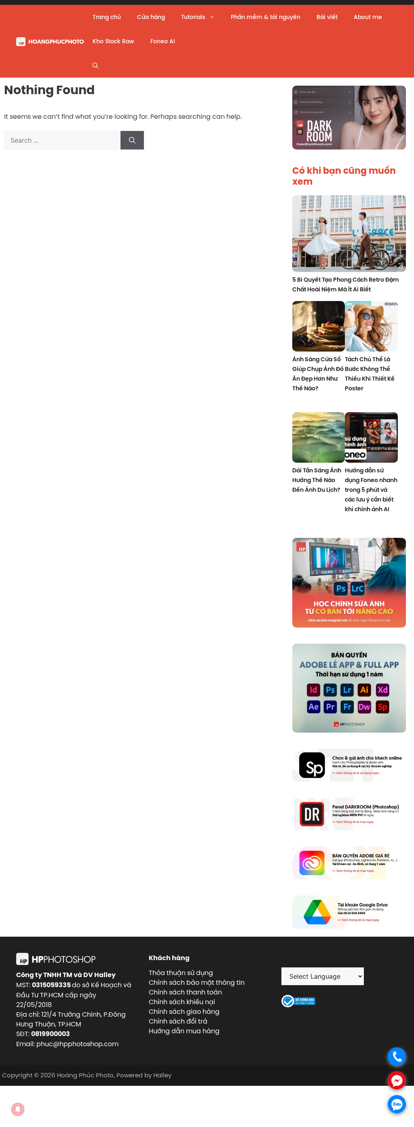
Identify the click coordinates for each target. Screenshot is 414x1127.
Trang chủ (107, 17)
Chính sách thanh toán (185, 992)
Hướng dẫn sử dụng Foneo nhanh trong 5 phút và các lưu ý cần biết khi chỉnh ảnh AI (371, 489)
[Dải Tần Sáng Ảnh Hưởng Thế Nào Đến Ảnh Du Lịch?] (318, 438)
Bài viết (327, 17)
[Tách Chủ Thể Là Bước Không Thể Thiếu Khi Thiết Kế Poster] (371, 327)
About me (368, 17)
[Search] (132, 140)
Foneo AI (162, 41)
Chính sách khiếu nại (182, 1001)
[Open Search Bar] (95, 65)
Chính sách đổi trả (178, 1021)
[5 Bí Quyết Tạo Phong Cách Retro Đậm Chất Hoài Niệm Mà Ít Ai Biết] (349, 234)
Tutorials (193, 17)
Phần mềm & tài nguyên (265, 17)
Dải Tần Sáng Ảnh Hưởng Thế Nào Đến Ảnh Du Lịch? (316, 480)
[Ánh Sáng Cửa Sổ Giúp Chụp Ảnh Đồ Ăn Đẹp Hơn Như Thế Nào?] (318, 327)
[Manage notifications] (17, 1109)
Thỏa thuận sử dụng (181, 972)
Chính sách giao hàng (184, 1011)
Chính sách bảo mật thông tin (197, 982)
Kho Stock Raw (113, 41)
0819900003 (50, 1034)
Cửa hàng (151, 17)
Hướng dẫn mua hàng (184, 1030)
